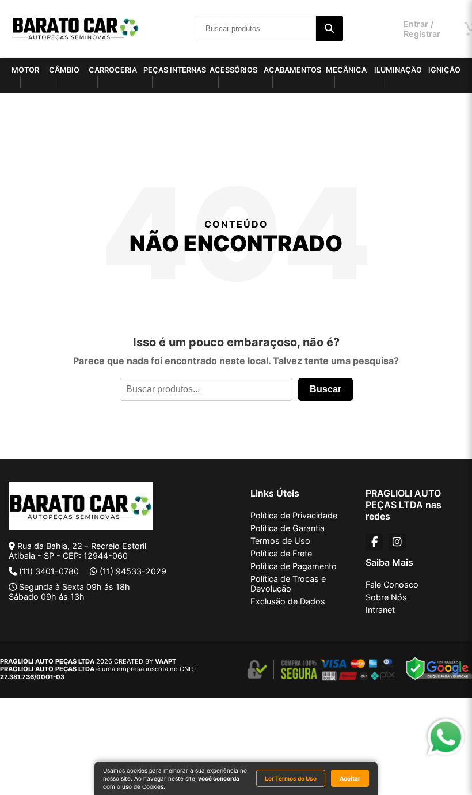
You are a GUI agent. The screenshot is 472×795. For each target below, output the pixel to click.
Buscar (325, 389)
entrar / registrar (422, 29)
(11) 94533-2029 (133, 571)
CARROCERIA (113, 70)
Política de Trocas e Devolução (288, 583)
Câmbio (64, 70)
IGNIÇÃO (444, 70)
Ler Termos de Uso (291, 778)
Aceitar (350, 778)
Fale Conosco (392, 584)
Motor (25, 70)
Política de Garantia (287, 528)
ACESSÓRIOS (233, 70)
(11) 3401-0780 (49, 571)
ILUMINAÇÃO (398, 70)
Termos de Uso (280, 541)
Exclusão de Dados (287, 601)
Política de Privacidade (293, 515)
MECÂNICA (346, 70)
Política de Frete (281, 553)
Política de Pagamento (293, 566)
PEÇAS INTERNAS (174, 70)
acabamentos (292, 70)
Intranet (380, 610)
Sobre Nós (386, 597)
